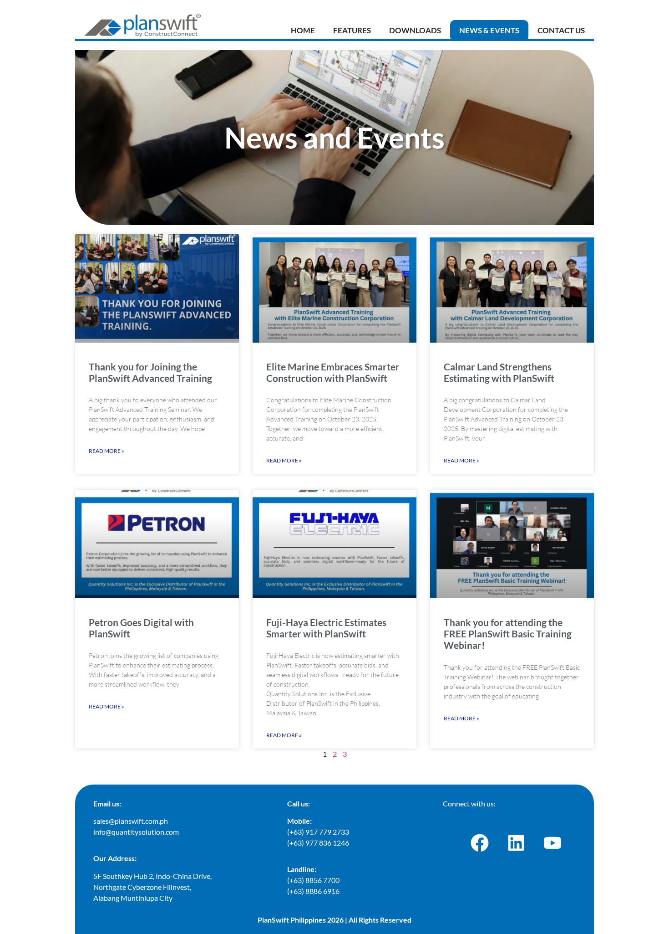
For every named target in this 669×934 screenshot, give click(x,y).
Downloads (415, 30)
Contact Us (561, 30)
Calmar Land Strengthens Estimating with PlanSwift (499, 372)
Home (303, 30)
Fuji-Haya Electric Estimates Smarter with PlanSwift (326, 627)
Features (352, 30)
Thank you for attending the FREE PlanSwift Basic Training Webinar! (508, 633)
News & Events (489, 30)
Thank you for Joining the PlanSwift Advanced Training (150, 372)
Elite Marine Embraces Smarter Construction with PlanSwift (333, 372)
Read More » (106, 450)
